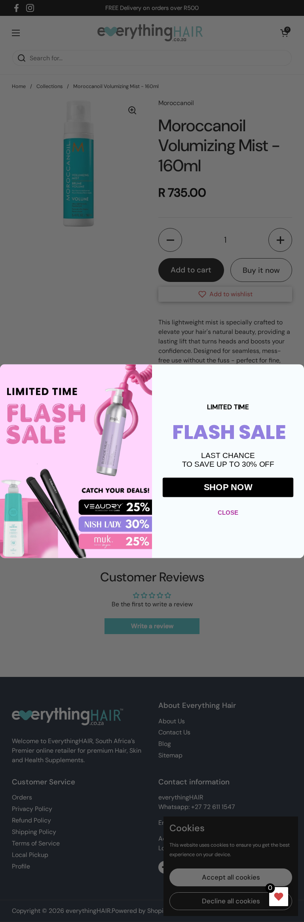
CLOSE (228, 512)
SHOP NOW (228, 487)
